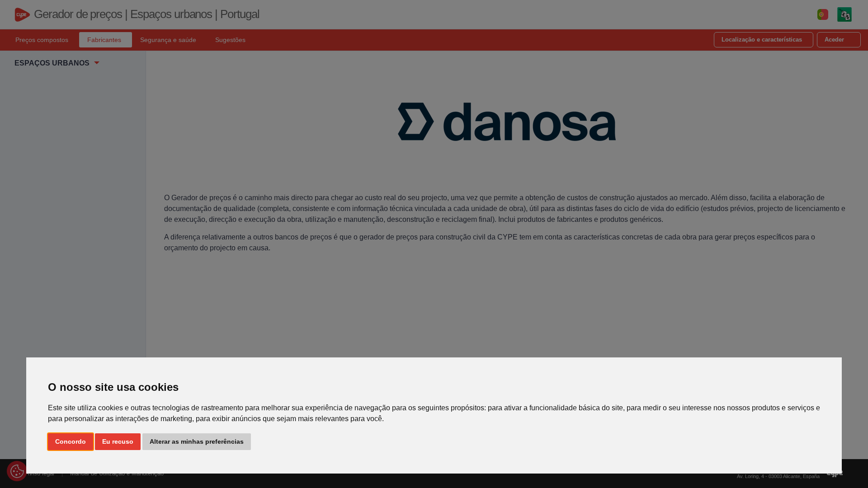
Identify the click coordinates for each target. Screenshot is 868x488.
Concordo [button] (70, 441)
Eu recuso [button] (117, 441)
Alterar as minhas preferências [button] (197, 441)
